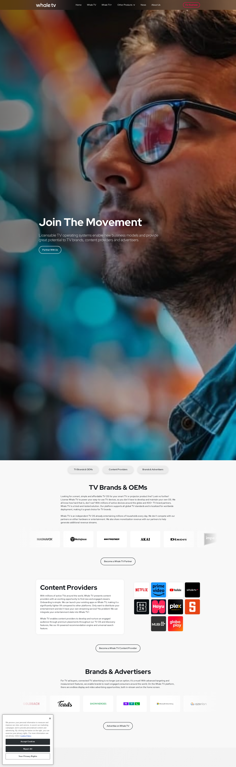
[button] (125, 5)
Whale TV (91, 4)
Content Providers (118, 469)
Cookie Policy (25, 736)
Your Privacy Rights (28, 756)
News (143, 4)
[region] (27, 739)
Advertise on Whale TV (118, 725)
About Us (155, 4)
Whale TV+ (107, 4)
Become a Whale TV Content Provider (118, 648)
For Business (191, 4)
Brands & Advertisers (152, 469)
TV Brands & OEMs (83, 469)
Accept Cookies (28, 742)
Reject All (27, 749)
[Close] (50, 718)
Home (79, 4)
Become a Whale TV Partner (118, 561)
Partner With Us (50, 249)
